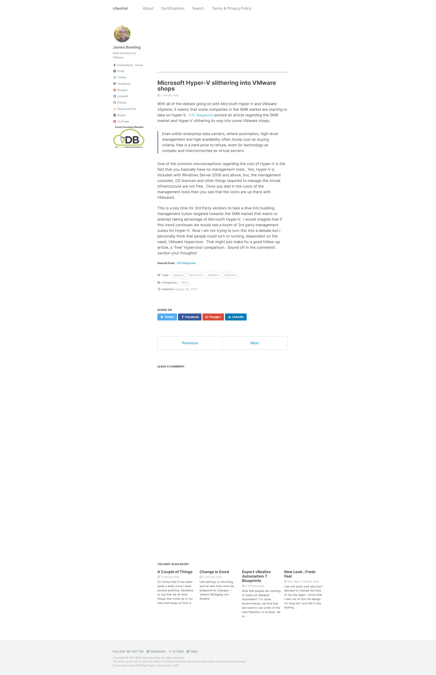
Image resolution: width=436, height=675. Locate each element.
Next (255, 343)
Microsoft (196, 275)
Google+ (122, 90)
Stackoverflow (126, 109)
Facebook (123, 83)
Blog (185, 282)
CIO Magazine (201, 115)
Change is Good (214, 572)
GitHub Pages (146, 665)
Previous (190, 343)
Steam (121, 115)
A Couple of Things (174, 572)
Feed (194, 651)
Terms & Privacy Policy (231, 8)
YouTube (122, 121)
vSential (120, 8)
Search (198, 8)
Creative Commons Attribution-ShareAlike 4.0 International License (204, 661)
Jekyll (131, 665)
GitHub (121, 102)
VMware (213, 275)
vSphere (230, 275)
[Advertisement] (222, 48)
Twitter (121, 77)
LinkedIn (122, 96)
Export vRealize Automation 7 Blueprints (256, 576)
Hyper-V (178, 275)
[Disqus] (222, 412)
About (148, 8)
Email (120, 71)
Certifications (173, 8)
